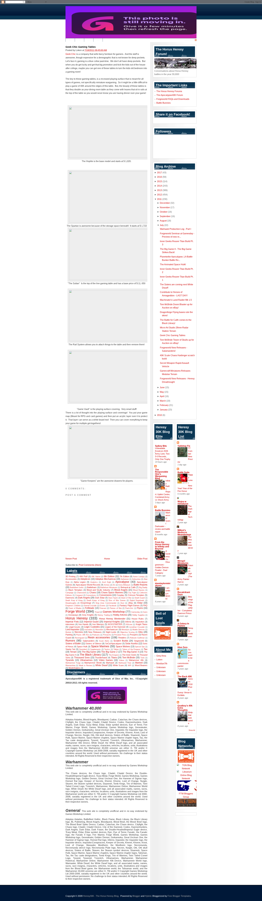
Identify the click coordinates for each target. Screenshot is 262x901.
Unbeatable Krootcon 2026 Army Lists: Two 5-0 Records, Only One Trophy (162, 453)
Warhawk (110, 663)
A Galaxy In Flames (183, 624)
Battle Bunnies (163, 103)
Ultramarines (86, 660)
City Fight (132, 593)
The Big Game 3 (131, 652)
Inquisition (139, 622)
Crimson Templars (136, 595)
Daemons (70, 598)
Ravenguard (79, 638)
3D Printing (70, 576)
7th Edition (124, 576)
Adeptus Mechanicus (105, 579)
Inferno (128, 622)
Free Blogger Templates (179, 896)
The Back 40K (185, 676)
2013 (159, 190)
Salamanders (89, 641)
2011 (159, 199)
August (163, 220)
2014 (159, 185)
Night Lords (111, 632)
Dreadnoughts (71, 603)
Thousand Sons (82, 657)
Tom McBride (128, 657)
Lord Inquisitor (72, 629)
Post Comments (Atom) (90, 565)
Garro (145, 612)
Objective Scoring (127, 632)
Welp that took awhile (190, 717)
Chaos (93, 592)
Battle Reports (140, 584)
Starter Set (70, 649)
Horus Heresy (77, 618)
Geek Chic (71, 54)
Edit (70, 40)
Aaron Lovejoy (139, 577)
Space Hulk (82, 646)
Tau (145, 649)
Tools (142, 658)
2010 (159, 415)
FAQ (145, 605)
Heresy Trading (104, 615)
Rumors (70, 640)
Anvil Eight (106, 582)
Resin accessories (99, 637)
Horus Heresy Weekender (112, 618)
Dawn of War (126, 598)
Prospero (134, 635)
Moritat (68, 632)
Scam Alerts (104, 641)
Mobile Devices (139, 630)
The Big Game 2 (109, 652)
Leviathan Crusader (137, 627)
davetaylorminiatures (162, 584)
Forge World (75, 611)
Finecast (102, 608)
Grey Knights (88, 615)
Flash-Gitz (129, 608)
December (165, 203)
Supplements (95, 649)
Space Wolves (123, 646)
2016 (159, 177)
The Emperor (114, 655)
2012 (159, 194)
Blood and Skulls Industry (98, 590)
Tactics (107, 649)
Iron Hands (83, 624)
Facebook (112, 606)
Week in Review (85, 665)
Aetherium (125, 579)
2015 (159, 181)
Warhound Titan (124, 663)
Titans (114, 657)
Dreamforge (86, 603)
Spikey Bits (161, 446)
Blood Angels (121, 590)
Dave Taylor (113, 598)
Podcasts (96, 635)
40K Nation (95, 577)
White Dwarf (101, 665)
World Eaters (74, 668)
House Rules (138, 619)
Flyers (140, 608)
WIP (129, 665)
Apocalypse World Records (88, 585)
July (162, 225)
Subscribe (189, 40)
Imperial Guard (91, 621)
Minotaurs (125, 630)
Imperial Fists (72, 621)
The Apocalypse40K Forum (169, 95)
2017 (159, 172)
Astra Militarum (124, 585)
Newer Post (71, 558)
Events (102, 606)
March (163, 401)
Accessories (71, 579)
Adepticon (85, 579)
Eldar (140, 603)
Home (107, 558)
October (163, 212)
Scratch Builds (121, 640)
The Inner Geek (129, 655)
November (165, 207)
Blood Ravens (139, 590)
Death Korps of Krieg (96, 600)
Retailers (122, 638)
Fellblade (89, 608)
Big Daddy (143, 587)
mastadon (88, 630)
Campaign (69, 593)
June (162, 387)
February (164, 405)
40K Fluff (83, 576)
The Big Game (89, 652)
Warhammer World (93, 663)
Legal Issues (74, 627)
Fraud (97, 612)
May (162, 392)
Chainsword (81, 593)
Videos (121, 660)
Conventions (91, 595)
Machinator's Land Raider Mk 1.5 (176, 300)
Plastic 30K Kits (82, 635)
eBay (130, 603)
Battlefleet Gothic (77, 587)
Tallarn (116, 649)
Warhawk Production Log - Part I (175, 229)
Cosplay (120, 595)
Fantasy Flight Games (130, 605)
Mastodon (99, 630)
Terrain (73, 652)
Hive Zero (182, 647)
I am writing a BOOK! (168, 593)
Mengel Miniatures (183, 562)
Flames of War (116, 608)
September (165, 216)
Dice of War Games (117, 600)
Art (114, 585)
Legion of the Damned (115, 627)
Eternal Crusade (90, 606)
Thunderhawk (101, 658)
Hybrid (148, 896)
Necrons (79, 632)
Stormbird (83, 649)
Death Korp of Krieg (74, 600)
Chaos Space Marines (112, 592)
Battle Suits (183, 472)
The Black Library (90, 654)
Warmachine (70, 665)
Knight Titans (141, 624)
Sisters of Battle (73, 643)
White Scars (118, 665)
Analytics (94, 582)
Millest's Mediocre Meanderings (184, 532)
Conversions (105, 595)
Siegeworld (139, 641)
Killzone (129, 624)
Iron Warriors (98, 624)
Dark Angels (84, 597)
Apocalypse (122, 581)
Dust (122, 603)
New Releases (95, 632)
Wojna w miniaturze (183, 502)
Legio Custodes (92, 627)
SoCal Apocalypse (113, 643)
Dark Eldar (100, 598)
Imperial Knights (112, 621)
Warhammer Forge (73, 663)
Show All (192, 730)
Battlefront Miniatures (108, 587)
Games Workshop (114, 611)
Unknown (161, 667)
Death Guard (140, 598)
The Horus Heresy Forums (169, 91)
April (162, 396)
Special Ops (140, 647)
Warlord (139, 662)
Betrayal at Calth (128, 587)
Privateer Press (120, 635)
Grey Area (161, 655)
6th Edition (109, 576)
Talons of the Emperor (131, 649)
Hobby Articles (120, 615)
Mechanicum (112, 629)
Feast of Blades (75, 608)
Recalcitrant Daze (184, 593)
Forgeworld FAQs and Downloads (172, 99)
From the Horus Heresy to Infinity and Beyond (162, 545)
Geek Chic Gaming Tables (81, 47)
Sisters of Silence (93, 643)
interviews (70, 624)
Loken (159, 659)
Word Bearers (141, 665)
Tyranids (70, 660)
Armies (107, 585)
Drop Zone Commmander (106, 603)
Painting (69, 635)
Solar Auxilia (131, 643)
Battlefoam (92, 587)
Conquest (79, 595)
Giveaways (73, 615)
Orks (140, 632)
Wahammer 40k (136, 660)
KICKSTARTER (115, 624)
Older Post (142, 558)
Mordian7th (161, 663)
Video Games (106, 660)
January (164, 409)
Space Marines (100, 646)
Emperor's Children (73, 606)
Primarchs (107, 635)
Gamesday (135, 612)
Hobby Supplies (138, 615)
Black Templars (75, 590)
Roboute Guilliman (137, 638)
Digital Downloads (137, 600)
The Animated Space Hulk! (173, 264)
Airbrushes (136, 579)
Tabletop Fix (184, 446)
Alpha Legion (80, 582)
